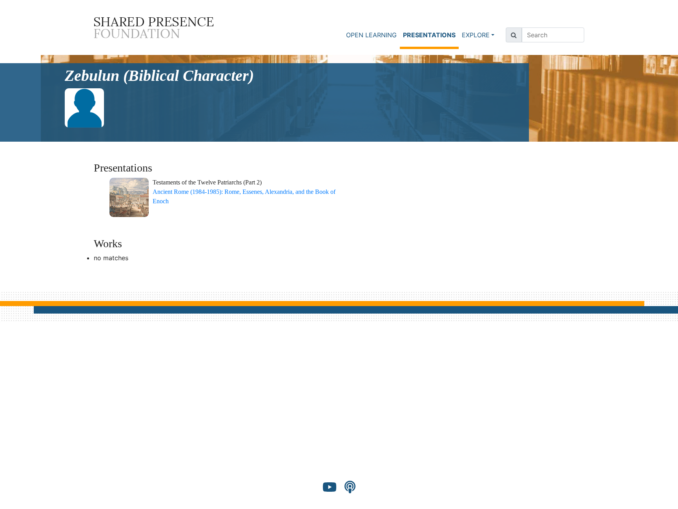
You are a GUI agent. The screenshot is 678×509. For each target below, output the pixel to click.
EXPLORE (476, 35)
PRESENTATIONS (431, 35)
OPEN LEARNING (371, 35)
